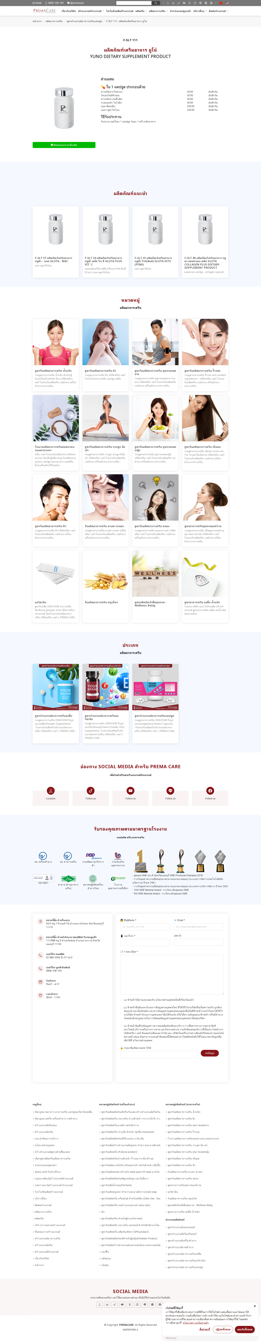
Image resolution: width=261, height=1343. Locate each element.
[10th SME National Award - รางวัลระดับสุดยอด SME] (200, 861)
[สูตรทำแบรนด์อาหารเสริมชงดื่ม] (56, 687)
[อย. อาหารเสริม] (68, 856)
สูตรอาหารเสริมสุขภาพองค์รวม (184, 1185)
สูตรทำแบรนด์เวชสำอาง (180, 1247)
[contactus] (168, 3)
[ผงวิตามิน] (56, 573)
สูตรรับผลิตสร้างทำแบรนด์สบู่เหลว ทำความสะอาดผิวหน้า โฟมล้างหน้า (131, 1145)
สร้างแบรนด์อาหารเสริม (47, 1238)
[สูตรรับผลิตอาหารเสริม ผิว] (105, 342)
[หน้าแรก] (45, 11)
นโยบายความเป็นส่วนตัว (196, 1322)
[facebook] (211, 3)
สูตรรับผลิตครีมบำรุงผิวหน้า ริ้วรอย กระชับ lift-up (127, 1158)
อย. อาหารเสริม (68, 861)
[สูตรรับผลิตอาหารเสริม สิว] (56, 497)
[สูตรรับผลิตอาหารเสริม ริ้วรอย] (205, 342)
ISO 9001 (43, 883)
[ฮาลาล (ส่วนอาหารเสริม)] (68, 879)
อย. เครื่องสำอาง (43, 861)
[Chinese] (220, 3)
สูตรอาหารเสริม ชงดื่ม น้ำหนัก (184, 1211)
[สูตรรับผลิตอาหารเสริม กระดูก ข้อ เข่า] (105, 417)
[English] (226, 3)
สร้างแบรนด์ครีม (44, 1245)
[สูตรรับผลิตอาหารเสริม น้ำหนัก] (56, 342)
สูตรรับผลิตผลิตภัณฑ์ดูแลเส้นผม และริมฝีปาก (124, 1178)
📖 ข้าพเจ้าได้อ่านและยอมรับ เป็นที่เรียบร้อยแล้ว (159, 999)
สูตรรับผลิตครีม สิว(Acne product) (119, 1151)
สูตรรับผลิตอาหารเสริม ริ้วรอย (184, 1132)
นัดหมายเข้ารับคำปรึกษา (48, 1171)
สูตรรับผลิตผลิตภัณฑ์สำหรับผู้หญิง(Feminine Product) (129, 1238)
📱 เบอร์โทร (127, 936)
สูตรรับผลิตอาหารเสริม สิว (181, 1165)
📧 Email (179, 920)
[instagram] (195, 3)
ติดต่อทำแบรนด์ (217, 11)
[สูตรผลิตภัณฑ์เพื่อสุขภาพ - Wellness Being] (155, 573)
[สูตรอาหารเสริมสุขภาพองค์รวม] (205, 497)
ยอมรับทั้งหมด (244, 1329)
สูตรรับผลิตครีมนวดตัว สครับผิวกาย (120, 1125)
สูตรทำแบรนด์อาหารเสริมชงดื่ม (184, 1253)
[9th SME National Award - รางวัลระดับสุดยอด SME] (220, 861)
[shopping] (173, 3)
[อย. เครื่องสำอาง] (43, 856)
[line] (200, 3)
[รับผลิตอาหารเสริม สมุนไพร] (105, 573)
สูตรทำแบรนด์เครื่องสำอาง (182, 1240)
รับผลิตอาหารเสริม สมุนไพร (182, 1198)
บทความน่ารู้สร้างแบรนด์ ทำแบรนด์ (54, 1185)
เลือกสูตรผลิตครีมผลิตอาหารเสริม (53, 1158)
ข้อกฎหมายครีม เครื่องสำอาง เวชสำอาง (56, 1118)
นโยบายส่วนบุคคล (165, 999)
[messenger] (206, 3)
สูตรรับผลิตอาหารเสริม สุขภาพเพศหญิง (188, 1151)
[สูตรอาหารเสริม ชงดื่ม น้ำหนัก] (205, 573)
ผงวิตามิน (173, 1191)
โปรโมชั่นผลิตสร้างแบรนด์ (119, 11)
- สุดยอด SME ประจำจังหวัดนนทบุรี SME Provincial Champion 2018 (167, 875)
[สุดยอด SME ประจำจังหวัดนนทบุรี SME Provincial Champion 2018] (140, 861)
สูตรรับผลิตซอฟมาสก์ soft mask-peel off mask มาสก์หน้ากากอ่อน (131, 1171)
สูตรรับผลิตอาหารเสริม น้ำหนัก (184, 1112)
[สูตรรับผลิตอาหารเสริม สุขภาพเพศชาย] (155, 342)
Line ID (177, 935)
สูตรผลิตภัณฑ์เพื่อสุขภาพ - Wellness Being (190, 1205)
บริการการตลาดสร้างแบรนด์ (50, 1225)
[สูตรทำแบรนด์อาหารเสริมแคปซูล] (155, 687)
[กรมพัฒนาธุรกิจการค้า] (93, 856)
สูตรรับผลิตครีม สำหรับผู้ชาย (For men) (121, 1218)
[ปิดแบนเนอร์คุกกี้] (255, 1306)
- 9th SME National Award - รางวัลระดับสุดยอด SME (159, 893)
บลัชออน (106, 1258)
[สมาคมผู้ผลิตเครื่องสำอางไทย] (93, 879)
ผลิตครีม (139, 11)
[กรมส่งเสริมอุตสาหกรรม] (118, 856)
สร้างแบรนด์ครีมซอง (46, 1125)
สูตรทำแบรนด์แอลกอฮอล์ (181, 1227)
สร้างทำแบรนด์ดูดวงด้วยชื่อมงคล (52, 1151)
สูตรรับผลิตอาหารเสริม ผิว (181, 1118)
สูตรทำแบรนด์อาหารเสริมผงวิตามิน (186, 1260)
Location (50, 798)
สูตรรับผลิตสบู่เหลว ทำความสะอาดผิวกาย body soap (129, 1191)
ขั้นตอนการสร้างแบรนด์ (47, 1231)
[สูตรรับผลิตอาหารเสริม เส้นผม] (205, 417)
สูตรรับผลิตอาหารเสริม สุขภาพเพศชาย (188, 1125)
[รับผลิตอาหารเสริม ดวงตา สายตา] (105, 497)
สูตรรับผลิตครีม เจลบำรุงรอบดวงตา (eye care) (125, 1205)
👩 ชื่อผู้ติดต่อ (128, 920)
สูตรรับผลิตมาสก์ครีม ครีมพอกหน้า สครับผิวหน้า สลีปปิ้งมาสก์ (131, 1165)
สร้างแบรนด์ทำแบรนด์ (90, 11)
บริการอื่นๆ (198, 11)
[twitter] (189, 3)
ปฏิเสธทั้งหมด (223, 1329)
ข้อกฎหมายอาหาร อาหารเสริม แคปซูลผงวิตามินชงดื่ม (63, 1112)
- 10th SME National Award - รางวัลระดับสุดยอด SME (160, 890)
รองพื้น (105, 1251)
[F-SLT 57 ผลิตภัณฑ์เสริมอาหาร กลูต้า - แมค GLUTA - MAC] (56, 229)
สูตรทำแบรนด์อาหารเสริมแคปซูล (84, 21)
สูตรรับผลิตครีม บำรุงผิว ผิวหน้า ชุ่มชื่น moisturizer (127, 1132)
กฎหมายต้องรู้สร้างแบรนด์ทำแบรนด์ (54, 1178)
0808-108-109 (53, 970)
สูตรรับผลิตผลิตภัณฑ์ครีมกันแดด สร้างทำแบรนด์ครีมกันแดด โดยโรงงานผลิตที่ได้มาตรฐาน (131, 1112)
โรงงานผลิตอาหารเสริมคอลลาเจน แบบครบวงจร (193, 1138)
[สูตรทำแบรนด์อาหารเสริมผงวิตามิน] (105, 687)
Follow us (91, 798)
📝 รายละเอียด (129, 951)
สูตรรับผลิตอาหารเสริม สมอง (183, 1178)
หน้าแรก (37, 21)
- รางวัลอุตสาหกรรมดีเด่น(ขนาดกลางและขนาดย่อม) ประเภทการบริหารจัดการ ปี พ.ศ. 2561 (180, 886)
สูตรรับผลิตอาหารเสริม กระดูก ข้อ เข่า (188, 1145)
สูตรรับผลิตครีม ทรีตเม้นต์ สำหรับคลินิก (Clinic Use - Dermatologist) (131, 1198)
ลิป (102, 1211)
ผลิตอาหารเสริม (157, 11)
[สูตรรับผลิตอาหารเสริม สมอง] (155, 497)
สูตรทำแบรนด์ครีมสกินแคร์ (182, 1234)
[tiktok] (178, 3)
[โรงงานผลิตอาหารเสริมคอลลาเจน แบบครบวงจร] (56, 417)
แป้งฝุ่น (105, 1265)
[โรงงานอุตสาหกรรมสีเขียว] (118, 879)
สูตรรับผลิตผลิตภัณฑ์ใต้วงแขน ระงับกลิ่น (122, 1138)
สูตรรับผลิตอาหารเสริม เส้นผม (184, 1158)
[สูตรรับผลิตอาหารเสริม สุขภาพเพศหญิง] (155, 417)
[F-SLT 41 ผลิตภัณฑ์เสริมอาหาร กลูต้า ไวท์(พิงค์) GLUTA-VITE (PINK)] (155, 229)
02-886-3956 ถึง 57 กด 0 (59, 957)
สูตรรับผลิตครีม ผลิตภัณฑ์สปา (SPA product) (125, 1231)
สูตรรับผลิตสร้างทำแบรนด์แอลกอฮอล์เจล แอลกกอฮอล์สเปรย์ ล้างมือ (131, 1245)
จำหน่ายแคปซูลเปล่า (180, 11)
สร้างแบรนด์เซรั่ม (44, 1132)
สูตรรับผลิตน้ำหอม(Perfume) (116, 1185)
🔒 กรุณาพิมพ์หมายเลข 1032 (135, 1048)
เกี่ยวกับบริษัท (68, 11)
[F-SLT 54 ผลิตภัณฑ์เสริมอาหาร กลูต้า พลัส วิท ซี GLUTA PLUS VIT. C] (105, 229)
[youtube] (184, 3)
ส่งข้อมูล (209, 1053)
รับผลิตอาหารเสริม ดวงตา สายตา (185, 1171)
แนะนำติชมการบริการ (47, 1138)
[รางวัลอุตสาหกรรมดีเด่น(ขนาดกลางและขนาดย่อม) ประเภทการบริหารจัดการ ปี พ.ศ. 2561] (180, 861)
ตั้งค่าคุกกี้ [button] (205, 1329)
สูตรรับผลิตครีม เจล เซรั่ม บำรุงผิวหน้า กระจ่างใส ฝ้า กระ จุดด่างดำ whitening (131, 1118)
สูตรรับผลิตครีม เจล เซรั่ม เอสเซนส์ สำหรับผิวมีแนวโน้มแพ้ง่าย (131, 1225)
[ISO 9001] (43, 878)
